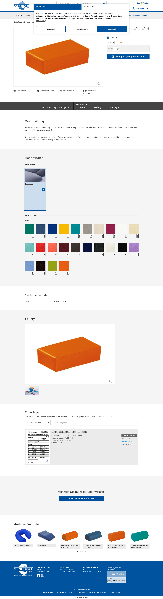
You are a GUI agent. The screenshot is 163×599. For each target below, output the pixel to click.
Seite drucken (21, 91)
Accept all (112, 29)
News (28, 15)
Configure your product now (129, 56)
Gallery (97, 107)
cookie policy (41, 21)
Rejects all (51, 29)
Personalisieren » (81, 29)
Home (33, 22)
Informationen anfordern (82, 498)
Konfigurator (65, 107)
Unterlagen (114, 107)
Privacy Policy (76, 589)
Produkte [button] (17, 15)
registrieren (126, 442)
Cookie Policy (86, 589)
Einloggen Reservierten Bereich (136, 15)
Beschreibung (49, 107)
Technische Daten (81, 106)
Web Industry (84, 597)
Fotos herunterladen (46, 91)
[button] (38, 422)
